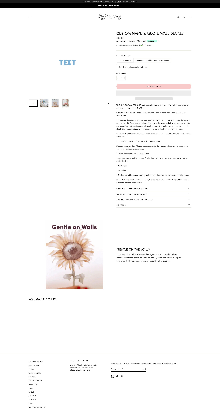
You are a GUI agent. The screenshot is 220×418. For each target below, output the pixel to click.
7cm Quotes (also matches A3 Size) (133, 67)
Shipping (121, 205)
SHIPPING (32, 396)
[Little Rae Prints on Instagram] (112, 376)
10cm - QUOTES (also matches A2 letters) (152, 60)
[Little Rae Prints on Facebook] (117, 376)
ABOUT (31, 392)
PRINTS (31, 369)
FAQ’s (31, 403)
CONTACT (32, 400)
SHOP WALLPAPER (35, 381)
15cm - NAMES (125, 60)
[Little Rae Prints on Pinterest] (121, 376)
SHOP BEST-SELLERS (36, 361)
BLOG (31, 388)
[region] (110, 1)
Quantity (121, 74)
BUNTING (32, 377)
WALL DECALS (34, 365)
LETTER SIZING (123, 56)
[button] (153, 93)
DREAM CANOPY (35, 373)
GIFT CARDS (33, 384)
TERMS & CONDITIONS (37, 407)
